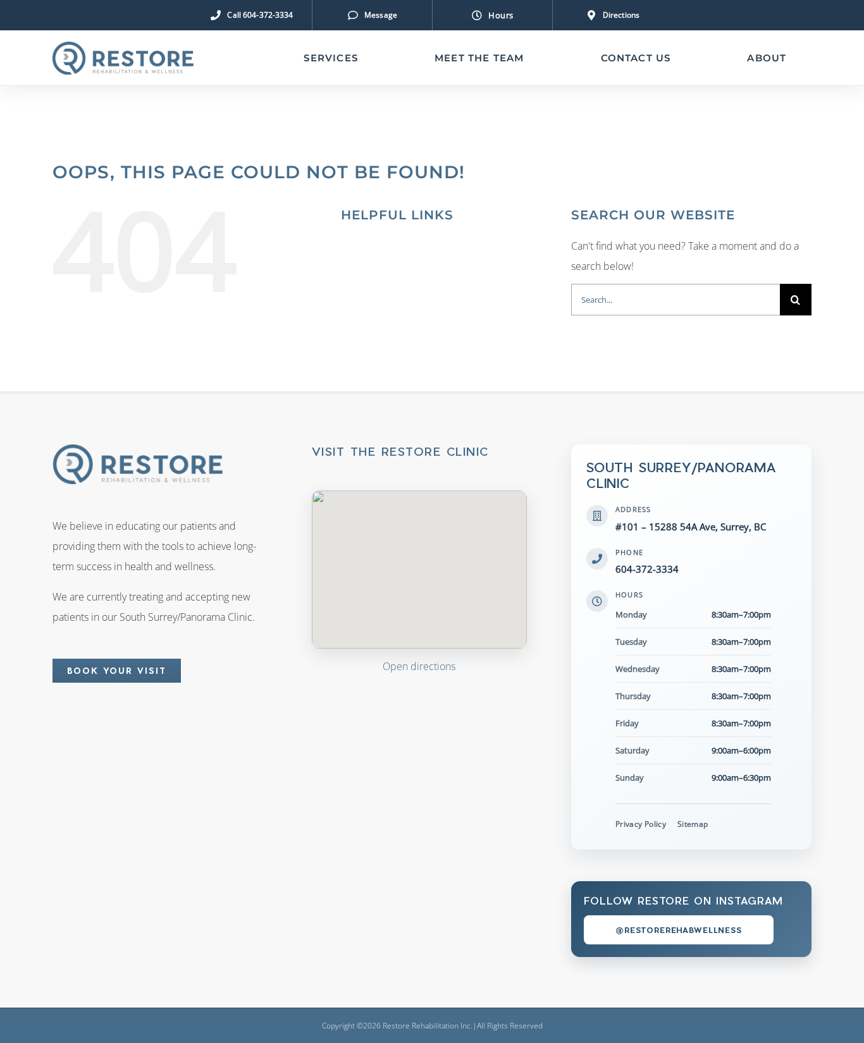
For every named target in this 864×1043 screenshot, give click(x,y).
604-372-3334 (647, 569)
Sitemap (692, 824)
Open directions (419, 666)
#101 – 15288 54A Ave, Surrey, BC (690, 526)
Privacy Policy (640, 824)
